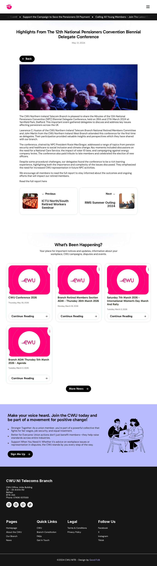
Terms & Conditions (77, 528)
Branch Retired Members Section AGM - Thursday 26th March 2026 (78, 299)
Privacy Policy (74, 532)
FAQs (39, 536)
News (9, 540)
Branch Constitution (46, 532)
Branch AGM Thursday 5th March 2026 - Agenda (29, 361)
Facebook (103, 528)
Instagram (103, 536)
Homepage (11, 528)
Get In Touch (43, 540)
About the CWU (14, 532)
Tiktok (101, 540)
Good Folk (94, 559)
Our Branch (11, 536)
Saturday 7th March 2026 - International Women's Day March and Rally (128, 301)
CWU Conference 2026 (22, 297)
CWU (39, 528)
